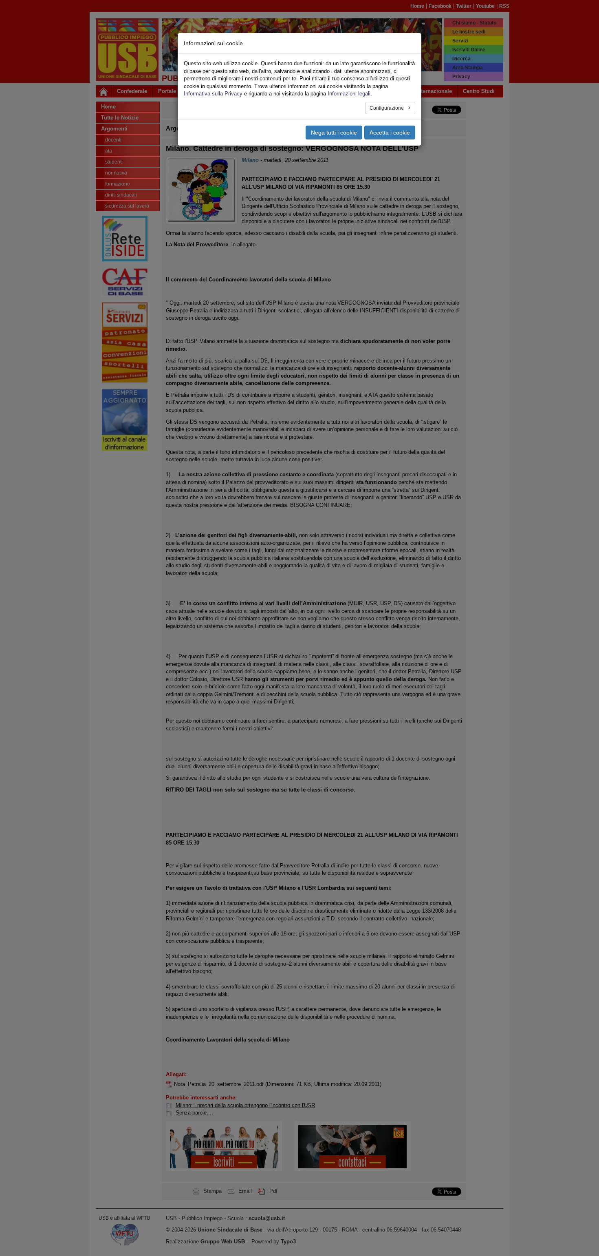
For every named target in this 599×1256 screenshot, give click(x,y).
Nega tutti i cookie (334, 132)
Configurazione (387, 108)
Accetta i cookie (390, 132)
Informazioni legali (349, 94)
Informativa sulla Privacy (213, 94)
